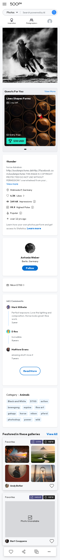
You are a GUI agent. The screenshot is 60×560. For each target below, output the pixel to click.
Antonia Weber (30, 257)
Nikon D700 (16, 285)
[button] (54, 12)
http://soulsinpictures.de (19, 170)
